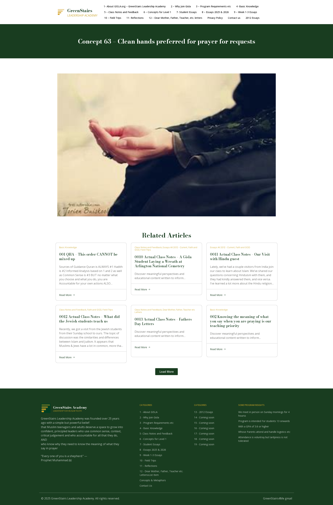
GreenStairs (79, 10)
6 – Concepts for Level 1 (157, 12)
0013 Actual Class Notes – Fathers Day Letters (163, 321)
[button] (166, 371)
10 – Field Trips (112, 17)
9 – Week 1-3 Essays (245, 12)
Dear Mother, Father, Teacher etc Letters (165, 310)
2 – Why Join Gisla (181, 6)
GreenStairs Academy (70, 407)
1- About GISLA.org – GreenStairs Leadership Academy (135, 6)
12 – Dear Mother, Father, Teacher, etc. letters (175, 17)
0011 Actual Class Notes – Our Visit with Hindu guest (240, 257)
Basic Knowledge (68, 247)
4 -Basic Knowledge (247, 6)
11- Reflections (135, 17)
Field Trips (145, 250)
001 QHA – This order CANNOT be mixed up (88, 257)
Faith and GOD (243, 247)
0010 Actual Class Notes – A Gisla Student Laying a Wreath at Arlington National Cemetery (163, 261)
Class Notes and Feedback (148, 247)
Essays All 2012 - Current (175, 247)
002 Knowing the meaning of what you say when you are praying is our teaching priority (240, 321)
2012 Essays (252, 17)
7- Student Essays (186, 12)
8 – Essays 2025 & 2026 (215, 12)
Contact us (234, 17)
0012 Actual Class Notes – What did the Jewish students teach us (89, 319)
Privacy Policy (215, 17)
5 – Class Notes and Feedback (121, 12)
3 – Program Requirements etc (213, 6)
